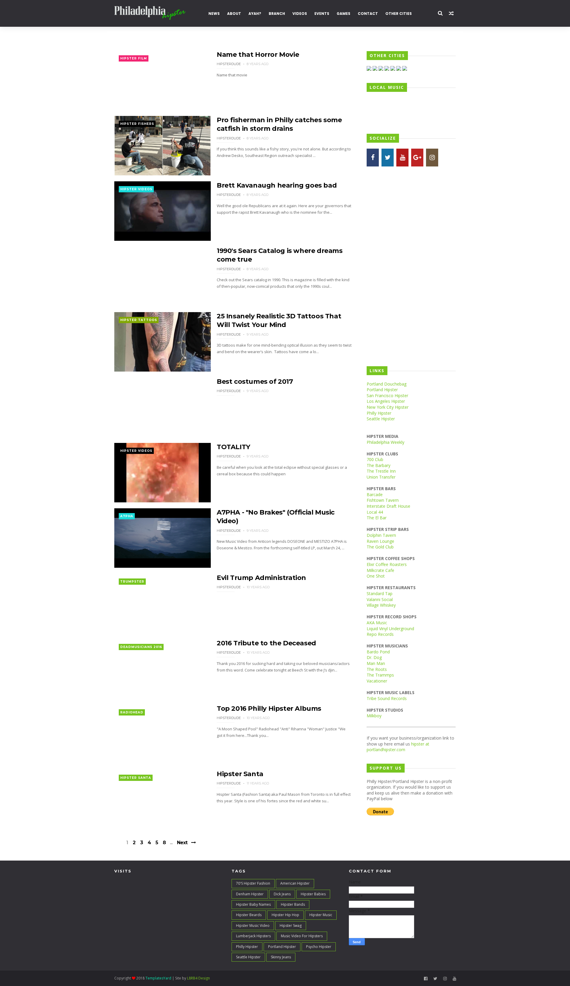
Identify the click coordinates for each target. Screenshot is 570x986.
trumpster (132, 582)
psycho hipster (318, 946)
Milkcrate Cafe (380, 570)
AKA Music (377, 622)
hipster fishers (137, 124)
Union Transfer (381, 477)
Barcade (375, 494)
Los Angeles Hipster (386, 401)
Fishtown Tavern (383, 500)
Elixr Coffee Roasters (387, 564)
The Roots (377, 669)
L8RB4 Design (198, 978)
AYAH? (254, 13)
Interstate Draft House (388, 506)
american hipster (295, 883)
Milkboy (374, 715)
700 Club (375, 459)
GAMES (343, 13)
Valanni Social (380, 599)
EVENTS (321, 13)
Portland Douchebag (386, 384)
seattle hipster (248, 957)
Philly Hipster (379, 413)
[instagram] (445, 978)
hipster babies (313, 894)
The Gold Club (380, 547)
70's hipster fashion (253, 883)
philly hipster (247, 946)
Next (182, 842)
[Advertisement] (411, 266)
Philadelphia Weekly (385, 442)
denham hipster (250, 894)
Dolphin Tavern (381, 535)
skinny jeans (281, 957)
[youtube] (454, 978)
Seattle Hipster (381, 419)
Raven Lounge (380, 541)
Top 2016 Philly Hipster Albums (269, 708)
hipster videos (136, 189)
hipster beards (249, 914)
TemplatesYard (158, 978)
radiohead (131, 712)
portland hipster (282, 946)
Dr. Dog (374, 657)
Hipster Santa (240, 774)
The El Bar (377, 517)
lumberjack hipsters (253, 935)
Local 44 (375, 512)
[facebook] (426, 978)
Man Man (376, 663)
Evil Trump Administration (261, 578)
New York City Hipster (387, 407)
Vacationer (377, 681)
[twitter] (435, 978)
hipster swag (291, 925)
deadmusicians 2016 (141, 647)
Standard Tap (379, 593)
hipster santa (135, 778)
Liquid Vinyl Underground (390, 628)
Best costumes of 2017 (255, 382)
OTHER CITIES (398, 13)
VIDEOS (299, 13)
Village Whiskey (381, 605)
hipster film (133, 58)
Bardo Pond (378, 652)
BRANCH (277, 13)
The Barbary (378, 465)
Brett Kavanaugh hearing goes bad (277, 185)
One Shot (376, 576)
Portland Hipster (382, 389)
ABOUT (234, 13)
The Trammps (380, 675)
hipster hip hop (285, 914)
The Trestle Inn (381, 471)
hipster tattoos (138, 320)
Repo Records (380, 634)
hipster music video (253, 925)
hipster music (320, 914)
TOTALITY (233, 447)
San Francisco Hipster (387, 395)
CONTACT (368, 13)
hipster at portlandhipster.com (398, 747)
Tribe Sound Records (387, 698)
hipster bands (293, 904)
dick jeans (282, 894)
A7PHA (126, 516)
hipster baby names (253, 904)
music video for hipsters (302, 935)
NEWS (214, 13)
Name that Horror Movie (258, 55)
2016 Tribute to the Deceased (266, 643)
